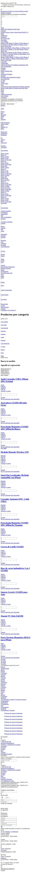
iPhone (2, 29)
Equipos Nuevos (5, 32)
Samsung (3, 119)
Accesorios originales (6, 222)
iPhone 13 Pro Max (6, 195)
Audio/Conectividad (6, 290)
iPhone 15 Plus (19, 43)
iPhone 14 (8, 58)
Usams (6, 83)
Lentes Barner (8, 88)
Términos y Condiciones (11, 831)
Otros (26, 88)
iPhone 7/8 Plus (24, 49)
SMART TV (24, 32)
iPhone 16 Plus (11, 48)
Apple (2, 83)
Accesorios (16, 11)
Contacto (8, 13)
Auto (7, 77)
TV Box (3, 251)
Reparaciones (4, 11)
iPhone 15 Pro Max (8, 45)
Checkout (3, 858)
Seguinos (12, 710)
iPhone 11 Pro (4, 183)
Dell (8, 38)
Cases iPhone (4, 150)
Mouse (2, 88)
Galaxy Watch (14, 32)
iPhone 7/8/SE (5, 43)
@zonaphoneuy (5, 710)
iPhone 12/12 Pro (5, 187)
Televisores (4, 142)
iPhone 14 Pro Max (6, 60)
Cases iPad (4, 203)
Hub (27, 65)
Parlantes (9, 74)
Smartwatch (4, 132)
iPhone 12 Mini (18, 54)
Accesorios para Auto (18, 88)
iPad (6, 29)
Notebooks (4, 135)
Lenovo (5, 38)
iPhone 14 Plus (16, 58)
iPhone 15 (11, 43)
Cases (2, 285)
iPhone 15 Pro (4, 158)
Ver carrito (3, 850)
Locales (26, 11)
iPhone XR (4, 51)
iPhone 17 (18, 48)
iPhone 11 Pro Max (8, 54)
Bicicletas (3, 77)
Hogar (2, 89)
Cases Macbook (5, 246)
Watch (15, 29)
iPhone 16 (16, 45)
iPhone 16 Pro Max (6, 46)
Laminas (3, 223)
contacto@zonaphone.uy (7, 743)
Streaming (12, 77)
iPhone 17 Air (25, 48)
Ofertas (21, 11)
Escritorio (17, 77)
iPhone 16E (4, 48)
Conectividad (4, 208)
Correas (3, 86)
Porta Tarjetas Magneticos (12, 86)
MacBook (10, 29)
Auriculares (4, 74)
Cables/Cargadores (6, 65)
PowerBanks (14, 65)
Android (7, 71)
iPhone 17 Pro (4, 49)
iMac (18, 29)
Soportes (3, 237)
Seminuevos (4, 133)
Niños (2, 277)
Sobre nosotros (5, 307)
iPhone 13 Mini (5, 57)
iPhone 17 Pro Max (14, 49)
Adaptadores (22, 65)
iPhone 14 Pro (24, 58)
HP (1, 38)
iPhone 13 (12, 57)
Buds (19, 32)
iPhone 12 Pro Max (8, 55)
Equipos (10, 11)
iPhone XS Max (12, 52)
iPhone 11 (20, 52)
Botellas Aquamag (25, 86)
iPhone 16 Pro (23, 45)
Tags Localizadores (6, 66)
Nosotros (3, 13)
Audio (2, 231)
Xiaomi (3, 254)
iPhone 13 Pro (19, 57)
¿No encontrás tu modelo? (13, 699)
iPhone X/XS (4, 52)
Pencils (3, 256)
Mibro (2, 129)
